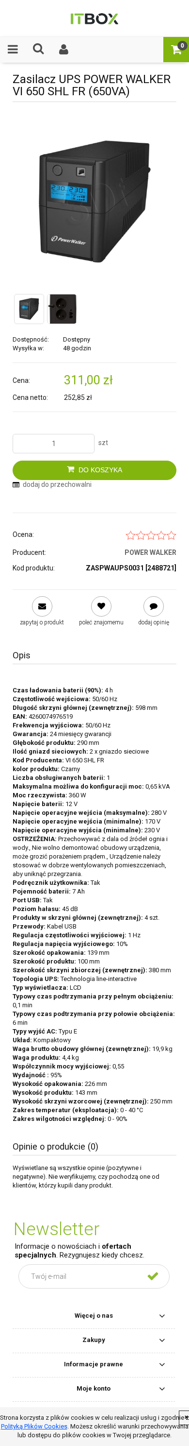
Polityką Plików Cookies (34, 1426)
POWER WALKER (150, 552)
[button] (13, 49)
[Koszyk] (176, 49)
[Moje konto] (64, 49)
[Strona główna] (94, 18)
